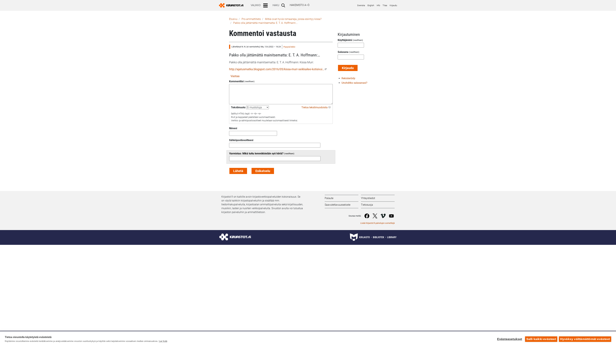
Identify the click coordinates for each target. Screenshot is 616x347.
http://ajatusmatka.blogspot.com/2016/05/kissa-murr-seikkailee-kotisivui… (276, 69)
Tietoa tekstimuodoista (314, 107)
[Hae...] (284, 5)
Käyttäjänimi (345, 40)
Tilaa (385, 5)
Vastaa (235, 76)
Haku (276, 5)
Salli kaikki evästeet (541, 339)
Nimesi (233, 128)
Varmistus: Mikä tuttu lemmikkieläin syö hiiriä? (256, 153)
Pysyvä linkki (289, 47)
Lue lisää (163, 341)
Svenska (361, 5)
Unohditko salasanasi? (354, 82)
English (371, 5)
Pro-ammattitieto (251, 19)
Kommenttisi (236, 81)
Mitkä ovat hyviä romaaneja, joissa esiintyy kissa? (293, 19)
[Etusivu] (232, 5)
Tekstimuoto (238, 107)
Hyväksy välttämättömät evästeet (585, 339)
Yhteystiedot (368, 198)
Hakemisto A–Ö (299, 5)
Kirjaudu (393, 5)
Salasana (343, 51)
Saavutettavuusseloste (337, 204)
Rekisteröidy (348, 78)
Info (378, 5)
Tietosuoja (367, 204)
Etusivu (233, 19)
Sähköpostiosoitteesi (241, 140)
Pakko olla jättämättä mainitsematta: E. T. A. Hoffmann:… (265, 22)
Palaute (329, 198)
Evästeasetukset (509, 339)
